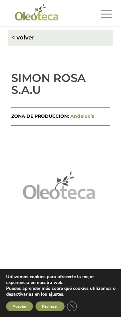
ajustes (55, 294)
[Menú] (103, 13)
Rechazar (50, 306)
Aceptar (19, 306)
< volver (23, 37)
